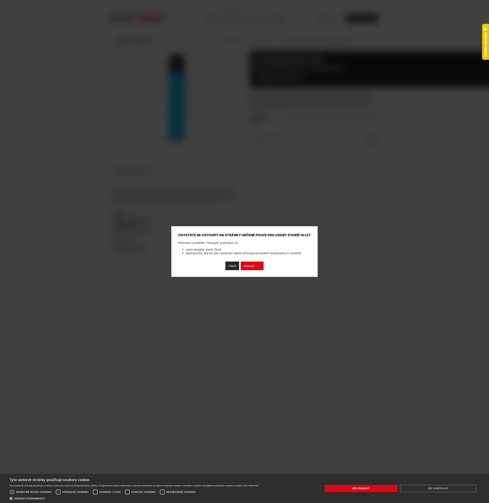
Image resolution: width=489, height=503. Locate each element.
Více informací (251, 485)
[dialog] (244, 488)
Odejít (232, 266)
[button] (134, 498)
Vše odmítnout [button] (438, 488)
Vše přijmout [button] (361, 488)
